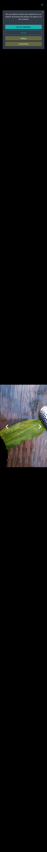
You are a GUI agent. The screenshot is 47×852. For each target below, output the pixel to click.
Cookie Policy (23, 44)
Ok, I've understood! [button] (24, 27)
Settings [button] (23, 38)
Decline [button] (23, 33)
